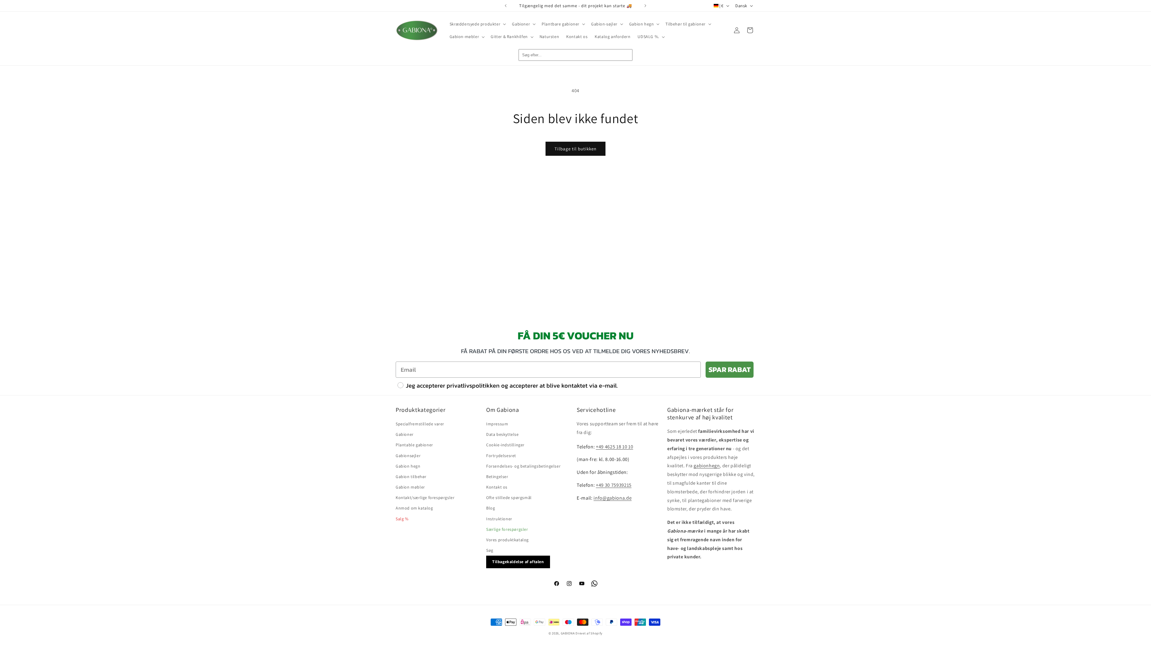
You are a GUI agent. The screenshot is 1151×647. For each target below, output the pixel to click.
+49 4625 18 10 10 (614, 446)
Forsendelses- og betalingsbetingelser (523, 466)
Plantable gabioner (414, 445)
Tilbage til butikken (575, 149)
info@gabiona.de (612, 498)
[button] (477, 24)
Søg (489, 550)
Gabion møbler (410, 487)
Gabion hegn (408, 466)
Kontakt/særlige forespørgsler (425, 497)
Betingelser (497, 476)
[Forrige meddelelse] (505, 5)
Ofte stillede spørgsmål (509, 497)
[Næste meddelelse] (645, 5)
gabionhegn (707, 465)
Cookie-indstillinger (505, 445)
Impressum (497, 424)
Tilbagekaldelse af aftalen (518, 561)
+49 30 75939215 (614, 485)
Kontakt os (496, 487)
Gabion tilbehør (411, 476)
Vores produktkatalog (507, 539)
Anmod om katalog (414, 508)
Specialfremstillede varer (420, 424)
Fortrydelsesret (501, 455)
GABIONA (568, 633)
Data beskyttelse (502, 434)
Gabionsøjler (408, 455)
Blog (490, 508)
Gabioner (405, 434)
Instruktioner (499, 518)
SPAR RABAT (730, 369)
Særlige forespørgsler (507, 529)
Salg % (402, 518)
